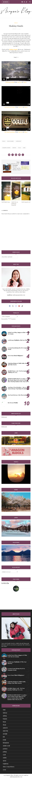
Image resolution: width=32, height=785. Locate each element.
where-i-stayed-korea (8, 766)
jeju (4, 736)
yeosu (4, 769)
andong (5, 716)
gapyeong (5, 730)
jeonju (4, 739)
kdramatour (6, 742)
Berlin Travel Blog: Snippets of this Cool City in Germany (17, 655)
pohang (5, 751)
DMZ (4, 710)
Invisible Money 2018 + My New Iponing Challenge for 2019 (16, 689)
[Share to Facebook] (9, 155)
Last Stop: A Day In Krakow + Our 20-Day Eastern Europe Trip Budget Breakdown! (18, 388)
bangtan (5, 719)
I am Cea (19, 82)
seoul (4, 754)
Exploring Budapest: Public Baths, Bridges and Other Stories (16, 682)
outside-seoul (6, 745)
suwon (4, 760)
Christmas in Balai (9, 82)
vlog (19, 147)
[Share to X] (12, 155)
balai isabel (10, 141)
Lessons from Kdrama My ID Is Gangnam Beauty (16, 669)
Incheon (5, 713)
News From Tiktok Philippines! (15, 355)
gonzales (18, 141)
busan (4, 722)
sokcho (5, 757)
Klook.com (4, 417)
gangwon (5, 727)
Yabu (24, 147)
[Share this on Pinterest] (16, 155)
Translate (13, 319)
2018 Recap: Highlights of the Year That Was (18, 340)
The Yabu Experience (9, 132)
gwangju (5, 733)
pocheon (5, 748)
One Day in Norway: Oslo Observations (17, 395)
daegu (4, 725)
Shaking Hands (13, 49)
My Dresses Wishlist (13, 402)
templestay (5, 763)
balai (16, 22)
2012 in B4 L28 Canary (9, 107)
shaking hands (6, 147)
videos (14, 147)
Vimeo (24, 82)
